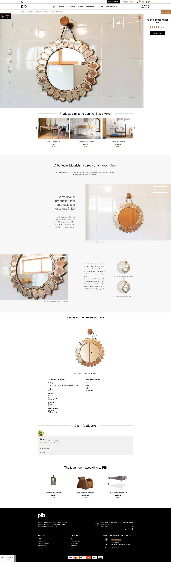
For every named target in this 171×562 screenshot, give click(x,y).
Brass (87, 383)
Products (62, 6)
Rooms (72, 6)
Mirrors (46, 11)
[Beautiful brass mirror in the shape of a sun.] (123, 267)
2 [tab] (9, 61)
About (101, 318)
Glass (87, 385)
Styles (80, 6)
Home (22, 11)
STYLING (125, 2)
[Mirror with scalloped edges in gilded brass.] (123, 287)
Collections (30, 11)
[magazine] (54, 6)
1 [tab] (9, 52)
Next (141, 61)
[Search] (22, 2)
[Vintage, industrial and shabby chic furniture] (25, 7)
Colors (100, 6)
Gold (87, 388)
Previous (2, 61)
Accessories (39, 11)
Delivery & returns (89, 318)
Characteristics (73, 318)
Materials (90, 6)
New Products (111, 6)
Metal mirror (89, 391)
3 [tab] (9, 70)
